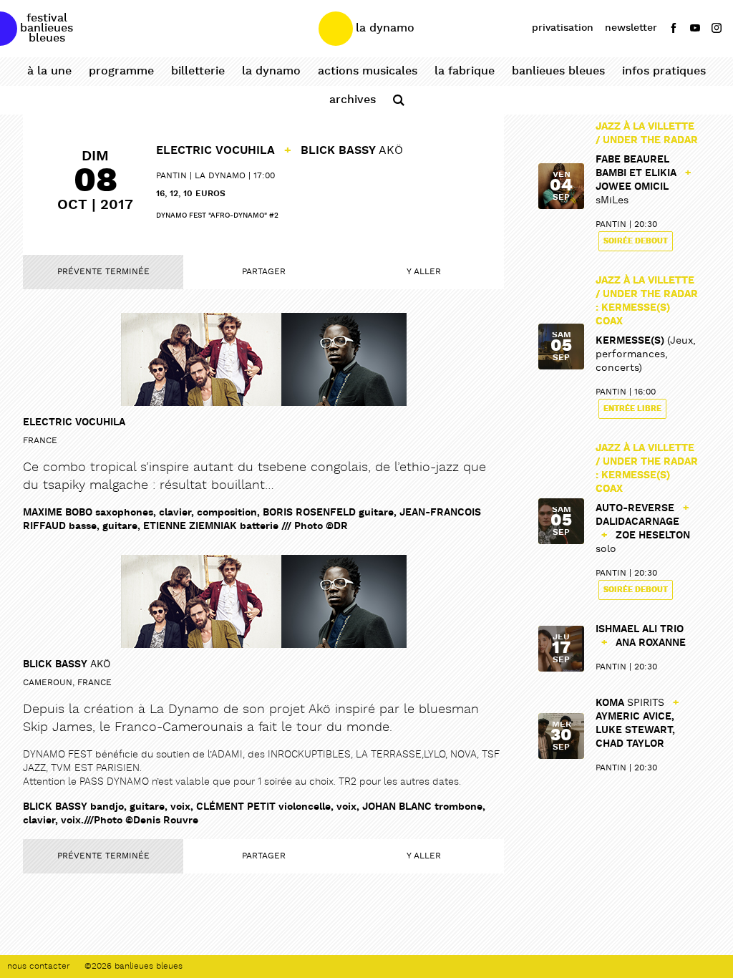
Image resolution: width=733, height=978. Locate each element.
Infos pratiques (664, 71)
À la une (49, 71)
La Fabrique (465, 71)
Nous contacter (38, 966)
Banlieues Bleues (558, 71)
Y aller (424, 272)
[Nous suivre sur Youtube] (695, 28)
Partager (264, 272)
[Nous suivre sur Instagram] (717, 28)
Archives (352, 99)
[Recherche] (398, 100)
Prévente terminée (103, 272)
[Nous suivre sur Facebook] (674, 28)
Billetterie (198, 71)
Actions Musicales (367, 71)
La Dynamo (271, 71)
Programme (121, 71)
